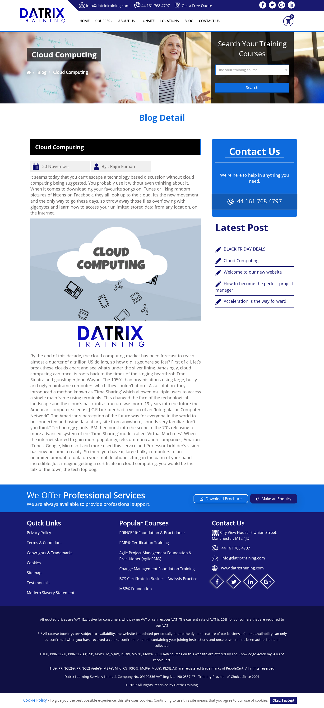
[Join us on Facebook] (217, 582)
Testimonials (38, 582)
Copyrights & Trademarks (50, 552)
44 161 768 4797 (155, 5)
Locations (169, 21)
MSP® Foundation (135, 588)
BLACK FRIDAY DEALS (243, 249)
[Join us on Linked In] (250, 582)
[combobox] (252, 70)
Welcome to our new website (252, 272)
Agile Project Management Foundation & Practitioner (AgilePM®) (155, 555)
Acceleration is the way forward (254, 301)
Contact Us (209, 21)
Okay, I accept (283, 700)
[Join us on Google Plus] (267, 582)
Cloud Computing (240, 260)
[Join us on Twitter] (234, 582)
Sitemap (34, 572)
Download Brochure (224, 498)
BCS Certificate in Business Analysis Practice (158, 578)
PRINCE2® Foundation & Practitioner (152, 532)
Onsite (149, 21)
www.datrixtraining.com (242, 568)
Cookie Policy (35, 700)
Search (252, 87)
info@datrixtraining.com (108, 5)
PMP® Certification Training (144, 542)
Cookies (34, 562)
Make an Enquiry (276, 498)
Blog (189, 21)
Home (85, 21)
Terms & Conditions (44, 542)
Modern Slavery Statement (50, 592)
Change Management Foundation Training (157, 568)
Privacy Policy (39, 532)
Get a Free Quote (197, 5)
